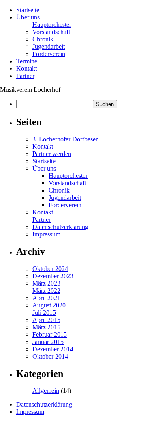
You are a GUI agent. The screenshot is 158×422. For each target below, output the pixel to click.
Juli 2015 (44, 312)
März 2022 (46, 290)
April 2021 (46, 297)
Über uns (28, 17)
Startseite (27, 9)
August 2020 (49, 305)
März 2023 (46, 283)
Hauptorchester (51, 24)
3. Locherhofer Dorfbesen (65, 139)
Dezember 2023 (52, 276)
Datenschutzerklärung (60, 226)
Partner (25, 75)
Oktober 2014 (50, 356)
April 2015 (46, 319)
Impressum (46, 234)
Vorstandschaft (51, 31)
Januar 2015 (48, 341)
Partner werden (51, 153)
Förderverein (48, 53)
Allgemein (45, 390)
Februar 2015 (49, 334)
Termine (26, 61)
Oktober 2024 (50, 268)
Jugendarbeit (48, 46)
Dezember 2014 (52, 349)
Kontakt (26, 68)
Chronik (42, 39)
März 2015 (46, 327)
